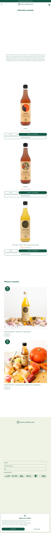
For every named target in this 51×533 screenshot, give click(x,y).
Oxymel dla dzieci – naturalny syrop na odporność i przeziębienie (22, 385)
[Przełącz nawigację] (1, 4)
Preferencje (37, 529)
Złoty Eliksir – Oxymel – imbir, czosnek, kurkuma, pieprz (25, 245)
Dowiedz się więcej (25, 137)
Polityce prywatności (24, 524)
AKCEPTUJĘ (13, 529)
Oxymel (25, 128)
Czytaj (7, 335)
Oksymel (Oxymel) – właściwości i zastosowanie (17, 332)
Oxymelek (25, 186)
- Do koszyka (32, 134)
